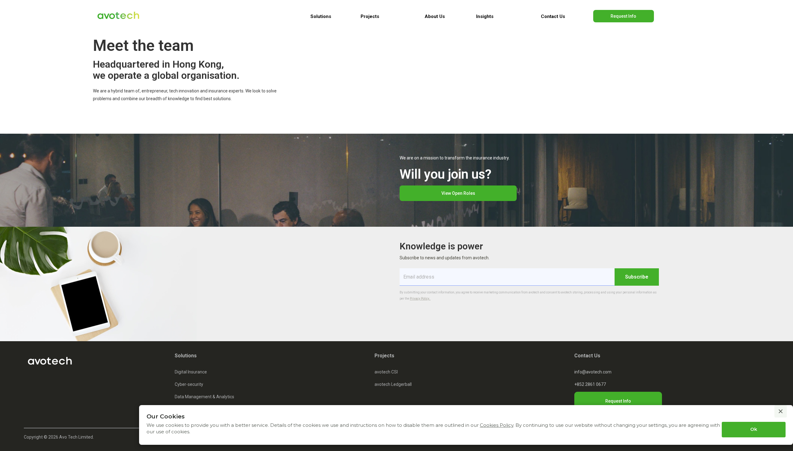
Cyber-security (189, 384)
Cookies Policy (496, 425)
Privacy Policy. (420, 298)
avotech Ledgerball (393, 384)
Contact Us (553, 16)
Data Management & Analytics (204, 396)
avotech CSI (386, 371)
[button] (320, 16)
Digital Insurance (191, 371)
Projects (384, 356)
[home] (120, 16)
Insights (484, 16)
